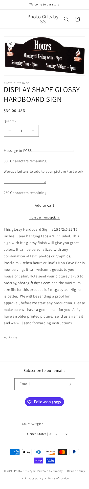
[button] (9, 19)
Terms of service (58, 478)
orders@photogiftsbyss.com (27, 282)
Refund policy (76, 471)
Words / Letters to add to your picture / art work (43, 171)
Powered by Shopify (50, 470)
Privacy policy (34, 478)
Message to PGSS (18, 150)
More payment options (44, 217)
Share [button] (13, 337)
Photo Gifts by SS (25, 470)
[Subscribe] (69, 384)
